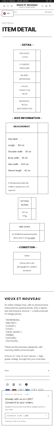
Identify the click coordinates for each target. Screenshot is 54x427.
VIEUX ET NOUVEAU (27, 6)
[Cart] (50, 6)
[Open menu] (4, 6)
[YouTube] (20, 384)
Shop (7, 371)
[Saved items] (8, 6)
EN (47, 1)
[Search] (42, 6)
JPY (50, 1)
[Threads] (14, 384)
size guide (31, 237)
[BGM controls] (46, 6)
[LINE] (26, 384)
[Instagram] (7, 384)
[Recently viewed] (12, 6)
